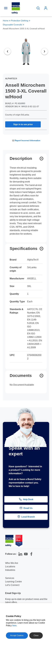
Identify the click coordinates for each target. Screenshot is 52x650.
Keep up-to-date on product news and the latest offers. (26, 601)
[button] (47, 516)
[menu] (6, 8)
